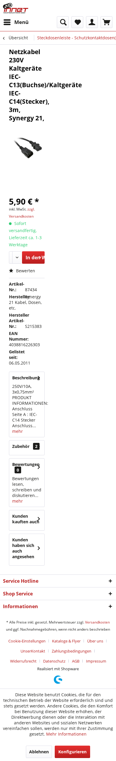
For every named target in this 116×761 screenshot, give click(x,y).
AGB (75, 661)
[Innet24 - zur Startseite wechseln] (15, 8)
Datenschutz (54, 661)
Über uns (95, 641)
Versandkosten (97, 622)
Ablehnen (39, 751)
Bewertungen (26, 464)
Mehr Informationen (66, 734)
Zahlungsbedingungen (71, 651)
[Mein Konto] (92, 22)
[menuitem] (16, 22)
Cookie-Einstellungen (27, 641)
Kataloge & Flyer (66, 641)
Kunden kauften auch (25, 518)
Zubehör (24, 446)
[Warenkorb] (106, 22)
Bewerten (25, 270)
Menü (21, 22)
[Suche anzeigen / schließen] (63, 22)
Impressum (96, 661)
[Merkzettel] (77, 22)
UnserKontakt (33, 651)
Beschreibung (26, 377)
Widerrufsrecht (23, 661)
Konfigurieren (72, 751)
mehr (17, 431)
